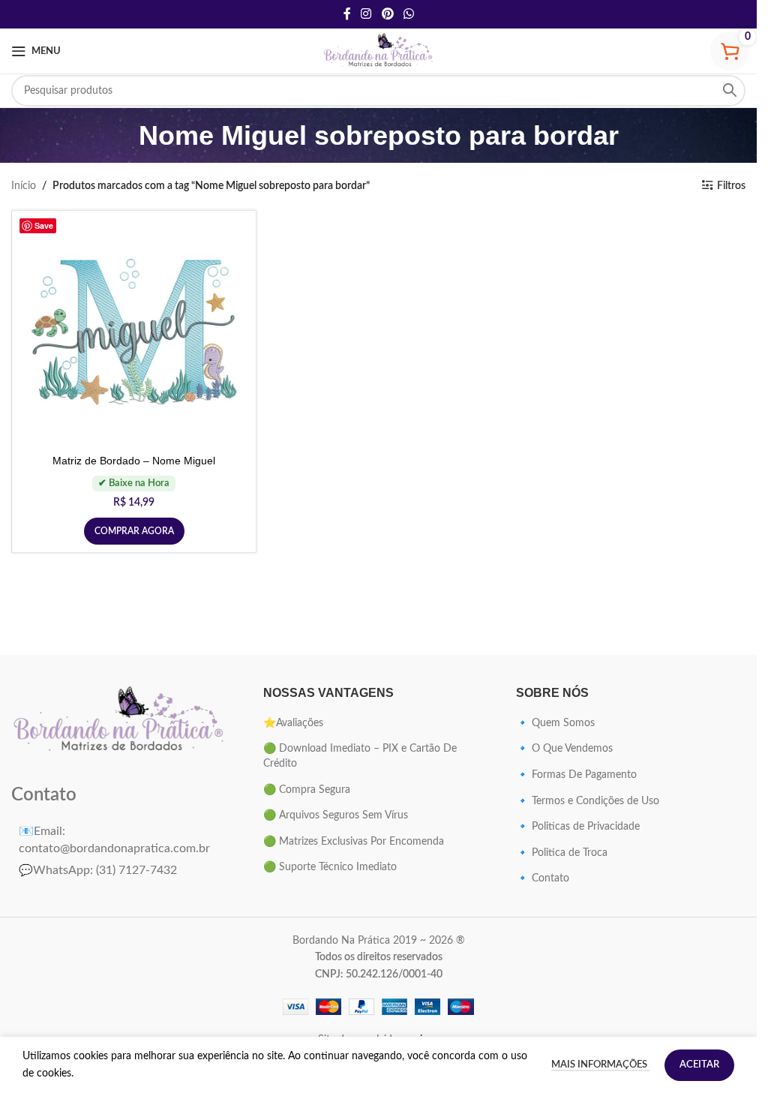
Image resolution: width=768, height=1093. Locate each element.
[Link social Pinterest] (387, 14)
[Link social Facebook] (347, 14)
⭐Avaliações (293, 723)
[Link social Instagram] (366, 14)
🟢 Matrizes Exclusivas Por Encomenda (353, 841)
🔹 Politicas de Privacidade (578, 826)
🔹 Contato (542, 878)
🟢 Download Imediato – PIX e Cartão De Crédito (360, 756)
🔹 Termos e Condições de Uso (587, 801)
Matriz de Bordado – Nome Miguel (133, 461)
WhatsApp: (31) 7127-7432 (98, 870)
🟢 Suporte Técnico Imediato (330, 867)
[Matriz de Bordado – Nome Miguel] (134, 332)
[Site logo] (378, 51)
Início (23, 186)
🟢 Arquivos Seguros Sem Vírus (335, 815)
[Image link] (119, 720)
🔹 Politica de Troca (562, 853)
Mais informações (600, 1065)
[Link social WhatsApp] (408, 14)
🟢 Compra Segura (306, 790)
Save (43, 225)
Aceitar (699, 1065)
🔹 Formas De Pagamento (576, 775)
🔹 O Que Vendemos (564, 748)
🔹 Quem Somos (555, 723)
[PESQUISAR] (730, 91)
